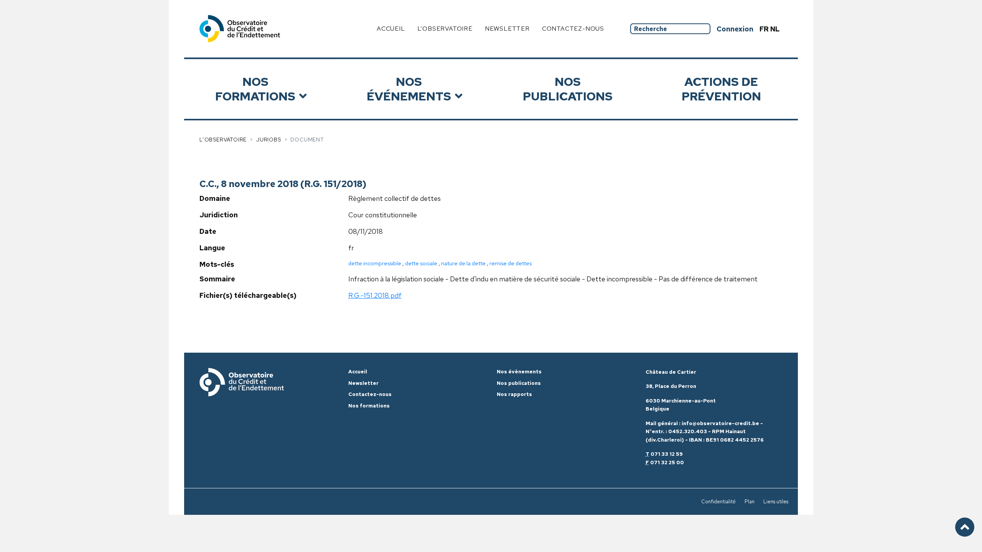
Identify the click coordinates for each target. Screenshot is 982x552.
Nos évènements (519, 371)
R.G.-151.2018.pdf (375, 295)
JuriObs (268, 139)
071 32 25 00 (667, 462)
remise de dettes (510, 263)
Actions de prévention (721, 89)
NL (774, 29)
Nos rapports (514, 394)
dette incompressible (374, 263)
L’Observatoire (223, 139)
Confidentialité (718, 501)
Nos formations (255, 89)
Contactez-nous (573, 29)
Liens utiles (775, 501)
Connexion (735, 29)
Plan (750, 501)
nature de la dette (463, 263)
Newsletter (507, 29)
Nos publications (568, 89)
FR (765, 29)
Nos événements (409, 89)
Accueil (391, 29)
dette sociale (421, 263)
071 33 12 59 (667, 454)
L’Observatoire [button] (445, 29)
